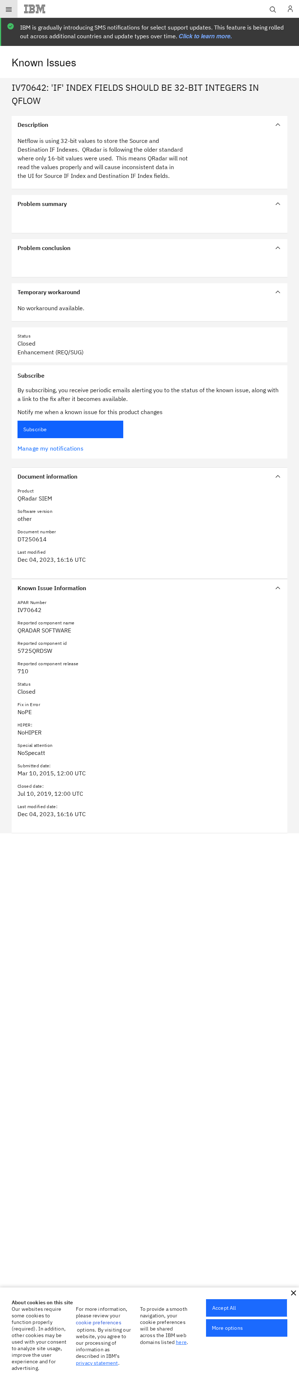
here (181, 1342)
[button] (293, 1293)
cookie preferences (98, 1322)
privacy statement (97, 1363)
